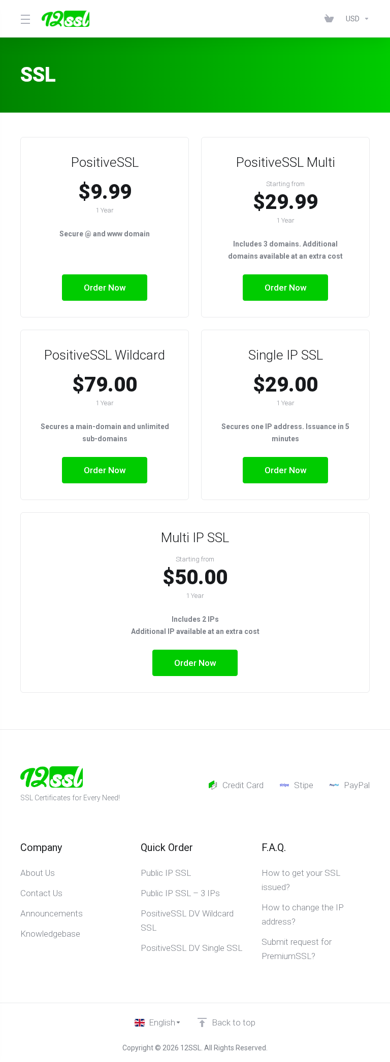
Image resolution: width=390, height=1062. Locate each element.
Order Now (105, 287)
